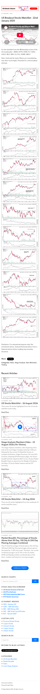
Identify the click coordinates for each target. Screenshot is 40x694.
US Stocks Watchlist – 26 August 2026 (19, 403)
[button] (20, 388)
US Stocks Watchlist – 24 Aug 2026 (18, 499)
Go (35, 581)
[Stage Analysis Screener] (20, 8)
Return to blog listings (13, 645)
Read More (5, 412)
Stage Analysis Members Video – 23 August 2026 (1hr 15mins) (18, 443)
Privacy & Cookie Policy (7, 685)
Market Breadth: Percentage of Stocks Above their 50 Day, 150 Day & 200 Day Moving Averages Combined (19, 540)
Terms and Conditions (7, 683)
